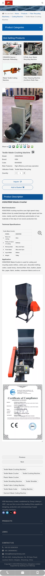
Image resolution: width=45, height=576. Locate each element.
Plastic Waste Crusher (11, 477)
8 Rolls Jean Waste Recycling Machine (30, 58)
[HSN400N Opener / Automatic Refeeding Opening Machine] (12, 49)
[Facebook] (3, 512)
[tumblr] (14, 512)
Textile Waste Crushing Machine (15, 469)
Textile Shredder (31, 481)
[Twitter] (11, 512)
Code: (4, 163)
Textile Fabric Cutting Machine (14, 485)
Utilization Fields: (8, 169)
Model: (4, 156)
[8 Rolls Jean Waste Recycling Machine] (33, 49)
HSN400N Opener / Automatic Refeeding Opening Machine (10, 58)
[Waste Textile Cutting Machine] (12, 70)
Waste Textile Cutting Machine (10, 79)
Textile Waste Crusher (11, 473)
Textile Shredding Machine (13, 481)
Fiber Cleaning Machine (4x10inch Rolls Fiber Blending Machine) (32, 79)
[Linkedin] (7, 512)
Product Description (13, 196)
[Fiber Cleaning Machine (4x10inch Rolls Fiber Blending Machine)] (33, 69)
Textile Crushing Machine (31, 473)
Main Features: (7, 166)
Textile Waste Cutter (10, 489)
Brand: (4, 159)
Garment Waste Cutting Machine (15, 493)
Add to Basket (16, 187)
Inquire (16, 182)
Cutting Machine (27, 489)
